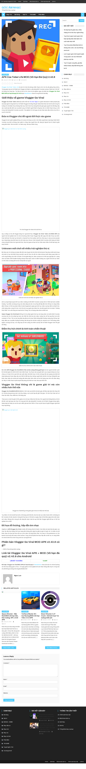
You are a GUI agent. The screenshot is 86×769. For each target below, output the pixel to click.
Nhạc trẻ (9, 14)
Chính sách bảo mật (45, 1)
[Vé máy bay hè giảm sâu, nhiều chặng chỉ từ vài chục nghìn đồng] (34, 716)
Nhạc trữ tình (67, 100)
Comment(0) (23, 80)
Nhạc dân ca (67, 89)
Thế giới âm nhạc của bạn (66, 729)
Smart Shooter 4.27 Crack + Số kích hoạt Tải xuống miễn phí (50, 616)
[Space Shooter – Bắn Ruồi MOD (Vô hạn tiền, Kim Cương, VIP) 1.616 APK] (11, 600)
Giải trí (25, 14)
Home (19, 1)
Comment (6, 663)
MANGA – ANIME (68, 85)
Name (5, 679)
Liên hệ (53, 1)
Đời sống (17, 14)
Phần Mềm (42, 14)
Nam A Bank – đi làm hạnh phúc (10, 647)
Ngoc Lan (15, 80)
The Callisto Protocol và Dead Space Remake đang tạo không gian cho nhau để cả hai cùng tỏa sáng (53, 647)
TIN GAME (33, 14)
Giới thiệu (25, 1)
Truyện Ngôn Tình (68, 110)
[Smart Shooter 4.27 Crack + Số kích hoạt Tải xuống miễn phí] (50, 600)
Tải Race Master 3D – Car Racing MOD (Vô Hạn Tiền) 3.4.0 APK (30, 616)
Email (5, 686)
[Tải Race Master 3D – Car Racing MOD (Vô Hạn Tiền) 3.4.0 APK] (30, 600)
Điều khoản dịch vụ (34, 1)
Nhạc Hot (66, 92)
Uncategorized (68, 114)
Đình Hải (52, 720)
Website (5, 693)
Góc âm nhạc (11, 7)
